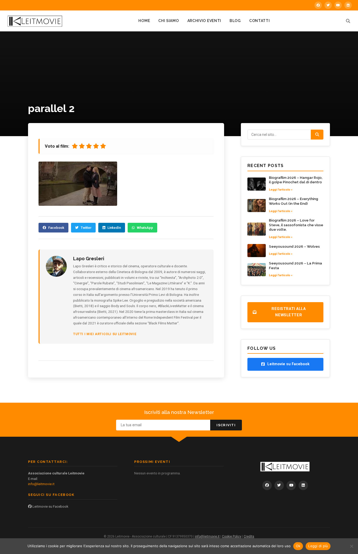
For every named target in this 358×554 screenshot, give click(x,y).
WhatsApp (145, 228)
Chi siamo (168, 21)
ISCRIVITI (226, 425)
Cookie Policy (231, 536)
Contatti (259, 21)
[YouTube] (338, 5)
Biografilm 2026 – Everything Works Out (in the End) (293, 201)
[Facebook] (318, 5)
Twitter (86, 228)
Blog (235, 21)
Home (144, 21)
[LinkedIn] (348, 5)
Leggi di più (318, 546)
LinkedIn (114, 228)
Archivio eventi (204, 21)
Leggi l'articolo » (280, 189)
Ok (298, 546)
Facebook (56, 228)
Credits (249, 536)
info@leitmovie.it (41, 484)
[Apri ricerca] (348, 21)
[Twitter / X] (328, 5)
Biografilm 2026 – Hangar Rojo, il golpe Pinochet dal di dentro (295, 179)
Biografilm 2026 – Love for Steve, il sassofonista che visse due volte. (296, 224)
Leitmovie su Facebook (50, 506)
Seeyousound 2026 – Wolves (294, 246)
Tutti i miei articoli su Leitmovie (104, 334)
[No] (351, 546)
